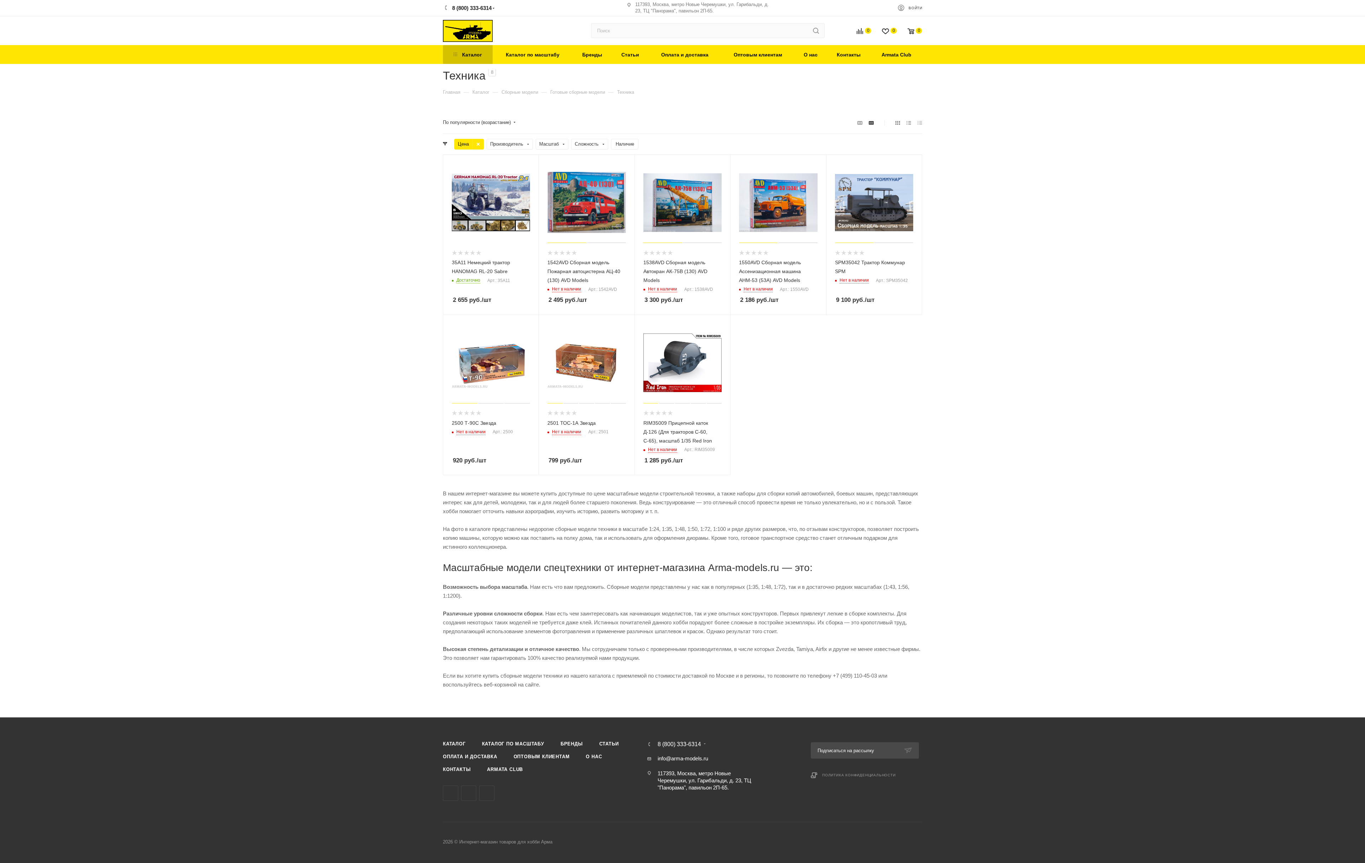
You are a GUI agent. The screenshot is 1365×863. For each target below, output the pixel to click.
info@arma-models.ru (683, 758)
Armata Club (505, 769)
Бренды (572, 744)
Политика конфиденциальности (859, 775)
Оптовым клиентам (542, 756)
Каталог (454, 744)
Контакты (457, 769)
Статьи (609, 744)
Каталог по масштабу (513, 744)
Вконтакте (450, 793)
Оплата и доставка (470, 756)
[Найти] (816, 30)
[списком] (909, 123)
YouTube (486, 793)
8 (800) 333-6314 (471, 8)
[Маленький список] (860, 123)
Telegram (468, 793)
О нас (594, 756)
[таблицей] (920, 123)
